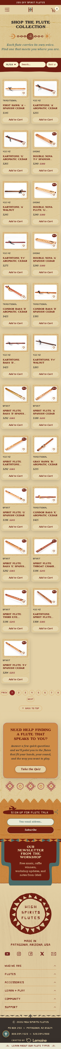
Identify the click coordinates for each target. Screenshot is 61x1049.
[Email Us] (53, 953)
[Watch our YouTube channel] (7, 953)
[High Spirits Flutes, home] (30, 9)
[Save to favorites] (54, 500)
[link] (45, 508)
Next (30, 699)
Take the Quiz (30, 769)
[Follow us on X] (42, 953)
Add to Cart (46, 527)
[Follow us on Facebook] (30, 953)
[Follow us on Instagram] (19, 953)
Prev (4, 692)
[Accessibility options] (6, 1033)
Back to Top (32, 708)
